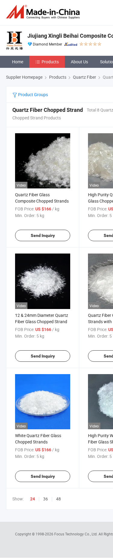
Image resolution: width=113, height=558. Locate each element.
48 (58, 499)
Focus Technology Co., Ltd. (76, 533)
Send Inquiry (43, 235)
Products (50, 62)
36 (45, 499)
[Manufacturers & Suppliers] (44, 12)
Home (17, 62)
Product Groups (32, 94)
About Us (79, 62)
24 (32, 499)
